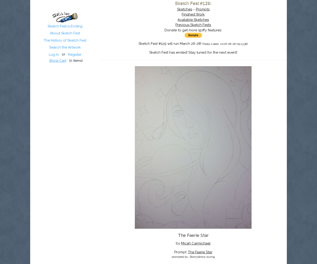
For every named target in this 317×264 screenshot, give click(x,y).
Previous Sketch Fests (193, 25)
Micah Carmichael (195, 243)
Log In (54, 54)
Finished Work (193, 14)
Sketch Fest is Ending (65, 26)
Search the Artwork (65, 47)
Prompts (203, 9)
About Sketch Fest (65, 33)
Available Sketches (193, 20)
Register (74, 54)
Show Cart (57, 61)
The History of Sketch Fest (65, 40)
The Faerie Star (200, 252)
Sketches (184, 9)
